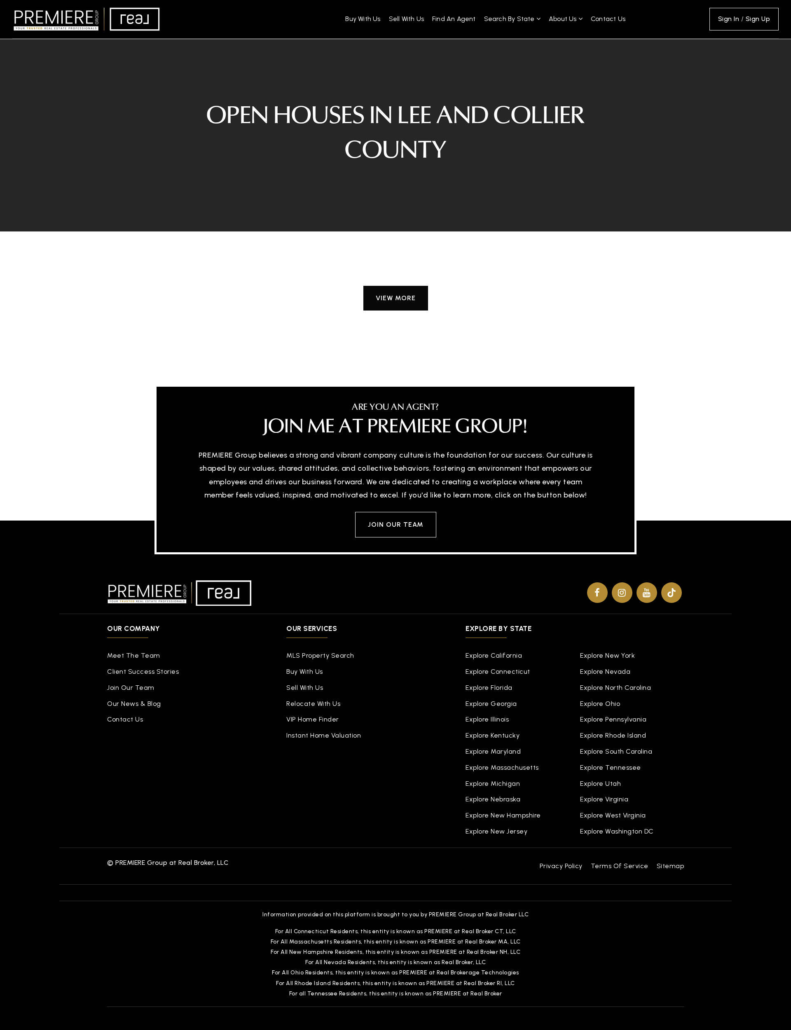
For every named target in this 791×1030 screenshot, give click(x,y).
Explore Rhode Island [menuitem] (613, 735)
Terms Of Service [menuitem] (619, 866)
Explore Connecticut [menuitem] (498, 671)
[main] (395, 177)
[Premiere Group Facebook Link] (597, 592)
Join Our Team (396, 524)
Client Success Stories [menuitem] (143, 671)
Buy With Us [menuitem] (362, 19)
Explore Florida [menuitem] (489, 687)
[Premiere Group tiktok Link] (671, 592)
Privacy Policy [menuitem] (561, 866)
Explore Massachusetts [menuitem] (502, 767)
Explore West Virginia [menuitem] (613, 815)
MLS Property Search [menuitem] (320, 655)
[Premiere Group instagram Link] (622, 592)
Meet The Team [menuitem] (133, 655)
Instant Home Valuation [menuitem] (323, 735)
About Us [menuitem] (563, 19)
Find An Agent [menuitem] (454, 19)
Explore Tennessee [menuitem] (610, 767)
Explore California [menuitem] (494, 655)
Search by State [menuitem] (510, 19)
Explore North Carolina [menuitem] (615, 687)
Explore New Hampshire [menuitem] (503, 815)
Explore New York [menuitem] (607, 655)
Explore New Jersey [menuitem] (496, 831)
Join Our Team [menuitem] (130, 687)
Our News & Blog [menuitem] (134, 704)
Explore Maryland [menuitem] (493, 751)
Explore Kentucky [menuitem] (493, 735)
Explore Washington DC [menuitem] (617, 831)
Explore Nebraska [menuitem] (493, 799)
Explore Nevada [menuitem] (605, 671)
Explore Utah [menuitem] (600, 783)
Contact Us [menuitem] (608, 19)
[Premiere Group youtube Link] (647, 592)
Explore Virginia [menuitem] (604, 799)
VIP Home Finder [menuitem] (312, 719)
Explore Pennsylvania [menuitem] (613, 719)
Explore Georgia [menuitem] (491, 704)
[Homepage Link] (86, 18)
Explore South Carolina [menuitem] (616, 751)
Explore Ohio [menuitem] (600, 704)
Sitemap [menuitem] (670, 866)
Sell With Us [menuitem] (406, 19)
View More (396, 298)
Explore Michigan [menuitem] (493, 783)
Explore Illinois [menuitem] (487, 719)
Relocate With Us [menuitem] (313, 704)
